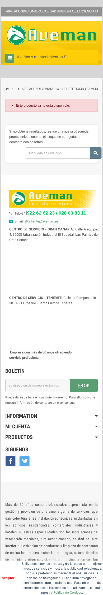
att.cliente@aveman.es (41, 221)
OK (86, 385)
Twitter (24, 461)
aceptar (8, 578)
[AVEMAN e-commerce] (51, 35)
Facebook (10, 461)
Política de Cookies (67, 592)
